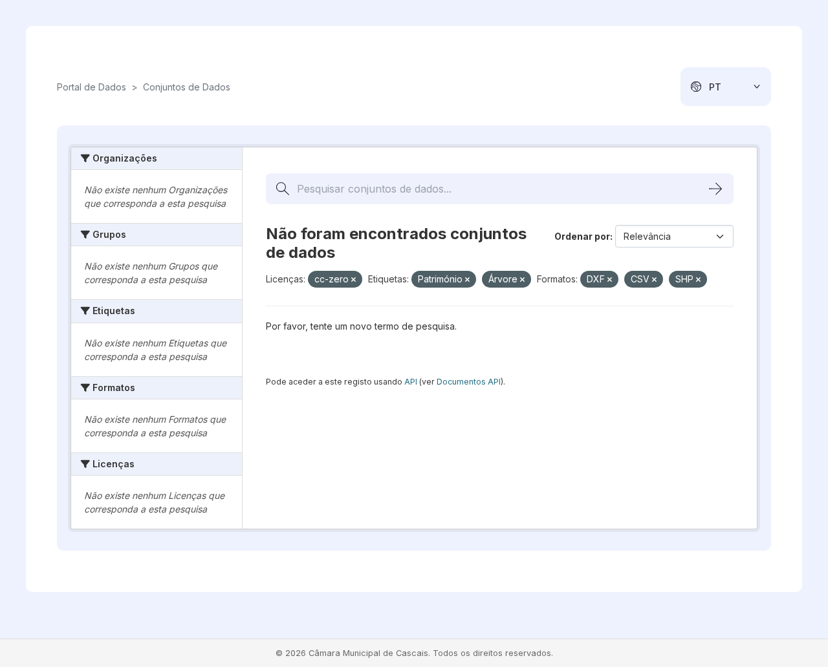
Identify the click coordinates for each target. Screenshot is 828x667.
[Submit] (715, 188)
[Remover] (353, 279)
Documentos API (469, 381)
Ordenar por (582, 236)
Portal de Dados (91, 86)
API (410, 381)
